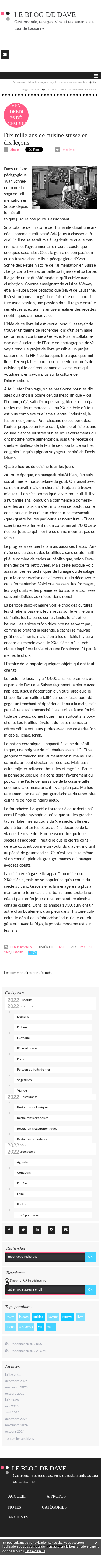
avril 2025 (12, 1412)
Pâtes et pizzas (27, 1048)
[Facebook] (9, 1230)
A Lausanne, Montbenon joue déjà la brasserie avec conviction (50, 82)
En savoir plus (35, 1551)
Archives (18, 1517)
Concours (24, 1172)
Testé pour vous (28, 1215)
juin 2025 (12, 1399)
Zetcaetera (27, 1151)
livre (80, 1316)
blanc (11, 1326)
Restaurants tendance (32, 1139)
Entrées (22, 1027)
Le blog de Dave (45, 15)
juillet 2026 (13, 1374)
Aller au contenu (14, 4)
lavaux (53, 1316)
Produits (26, 1000)
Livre (20, 1193)
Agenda (22, 1162)
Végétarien (24, 1080)
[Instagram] (51, 1230)
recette (67, 1316)
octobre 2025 (15, 1393)
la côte (24, 1316)
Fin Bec (22, 1183)
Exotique (23, 1037)
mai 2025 (12, 1406)
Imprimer (68, 150)
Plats (20, 1059)
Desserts (23, 1016)
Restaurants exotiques (32, 1117)
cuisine (38, 1316)
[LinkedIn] (37, 1230)
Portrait (22, 1204)
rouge (10, 1316)
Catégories (54, 1507)
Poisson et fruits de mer (33, 1069)
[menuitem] (54, 82)
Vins (23, 1145)
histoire (17, 952)
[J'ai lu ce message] (95, 1542)
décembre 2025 (16, 1381)
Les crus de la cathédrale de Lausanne (73, 89)
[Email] (5, 54)
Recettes (26, 1006)
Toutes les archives (19, 1439)
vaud (50, 1326)
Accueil (17, 1496)
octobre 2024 (15, 1431)
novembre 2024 (16, 1425)
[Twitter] (23, 1230)
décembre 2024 (16, 1418)
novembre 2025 (16, 1387)
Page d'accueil (30, 89)
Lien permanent (21, 947)
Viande (22, 1090)
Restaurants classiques (33, 1107)
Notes (14, 1507)
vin (40, 1326)
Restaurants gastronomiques (37, 1128)
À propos (56, 1496)
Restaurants (28, 1097)
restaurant (26, 1326)
